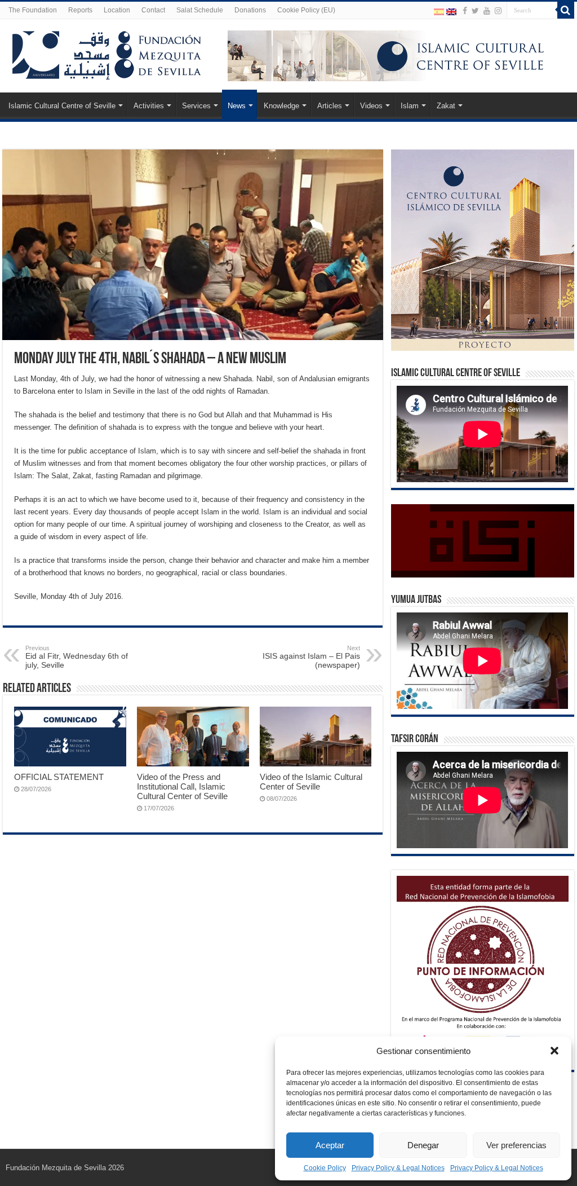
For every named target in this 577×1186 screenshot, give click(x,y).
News (237, 106)
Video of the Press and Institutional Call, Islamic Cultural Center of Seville (182, 786)
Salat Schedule (199, 10)
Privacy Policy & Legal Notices (398, 1168)
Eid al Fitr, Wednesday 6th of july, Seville (76, 657)
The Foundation (32, 10)
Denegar (423, 1145)
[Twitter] (475, 10)
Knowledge (281, 106)
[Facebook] (464, 10)
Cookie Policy (325, 1168)
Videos (371, 106)
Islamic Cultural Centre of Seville (62, 106)
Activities (149, 106)
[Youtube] (486, 10)
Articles (329, 106)
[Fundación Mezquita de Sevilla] (107, 53)
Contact (153, 10)
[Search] (565, 10)
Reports (80, 10)
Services (196, 106)
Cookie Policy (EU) (306, 10)
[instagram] (498, 10)
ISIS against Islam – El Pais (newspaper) (311, 657)
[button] (554, 1050)
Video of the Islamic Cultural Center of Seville (311, 781)
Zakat (446, 106)
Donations (250, 10)
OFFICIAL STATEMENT (59, 777)
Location (117, 10)
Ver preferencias (516, 1145)
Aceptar (330, 1145)
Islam (410, 106)
